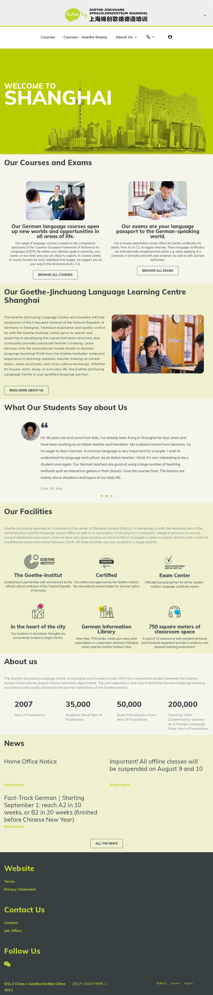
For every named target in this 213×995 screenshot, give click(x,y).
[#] (204, 15)
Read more (14, 784)
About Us (124, 37)
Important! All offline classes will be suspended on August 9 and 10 (156, 765)
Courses (48, 37)
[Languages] (151, 37)
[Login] (170, 37)
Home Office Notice (30, 761)
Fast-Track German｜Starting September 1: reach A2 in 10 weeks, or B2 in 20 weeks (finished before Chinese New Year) (50, 808)
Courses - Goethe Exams (85, 37)
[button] (55, 274)
